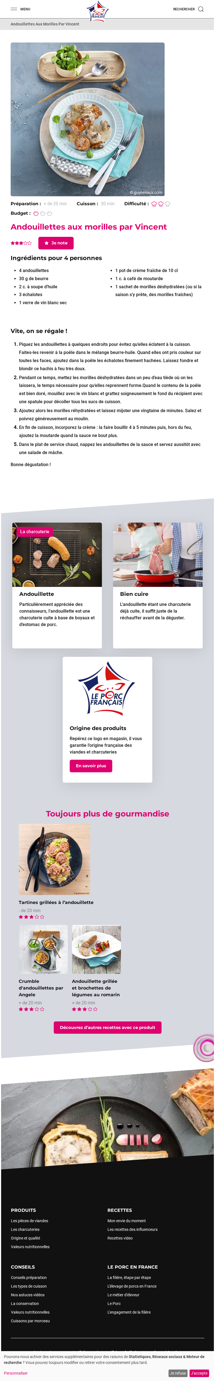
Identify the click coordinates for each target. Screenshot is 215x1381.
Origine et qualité (25, 1238)
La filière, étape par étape (129, 1277)
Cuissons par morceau (30, 1321)
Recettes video (120, 1238)
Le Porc (114, 1303)
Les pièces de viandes (29, 1221)
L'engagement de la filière (129, 1312)
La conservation (25, 1303)
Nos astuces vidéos (27, 1295)
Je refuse (178, 1373)
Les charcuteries (25, 1229)
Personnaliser (16, 1373)
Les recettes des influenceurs (133, 1229)
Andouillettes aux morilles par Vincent (45, 24)
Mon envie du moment (127, 1221)
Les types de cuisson (28, 1286)
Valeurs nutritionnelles (30, 1247)
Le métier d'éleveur (123, 1295)
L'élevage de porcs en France (132, 1286)
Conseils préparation (28, 1277)
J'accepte (199, 1373)
